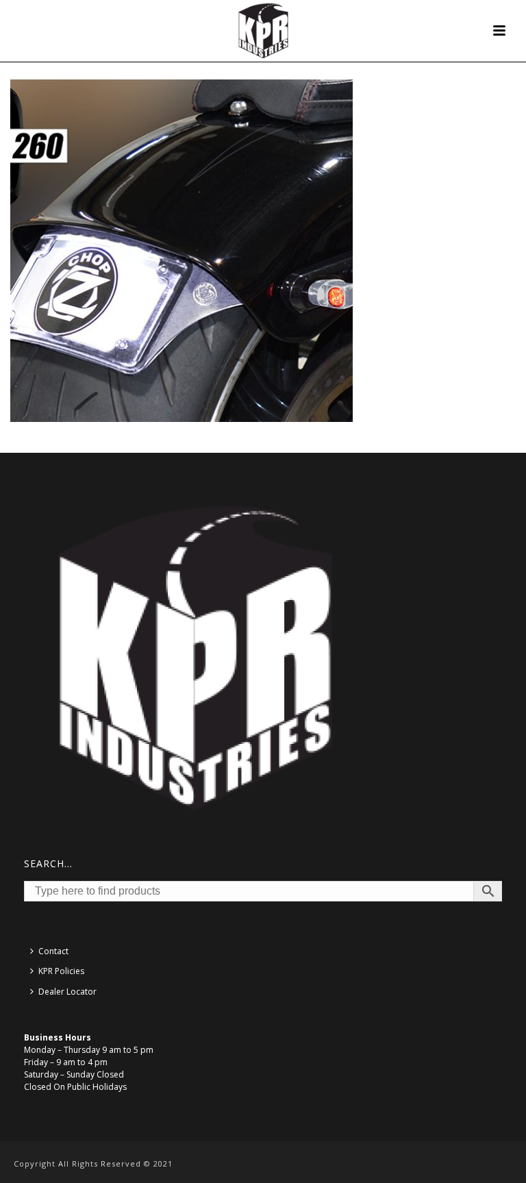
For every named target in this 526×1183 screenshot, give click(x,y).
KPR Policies (61, 971)
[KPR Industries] (263, 31)
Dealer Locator (67, 991)
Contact (53, 951)
